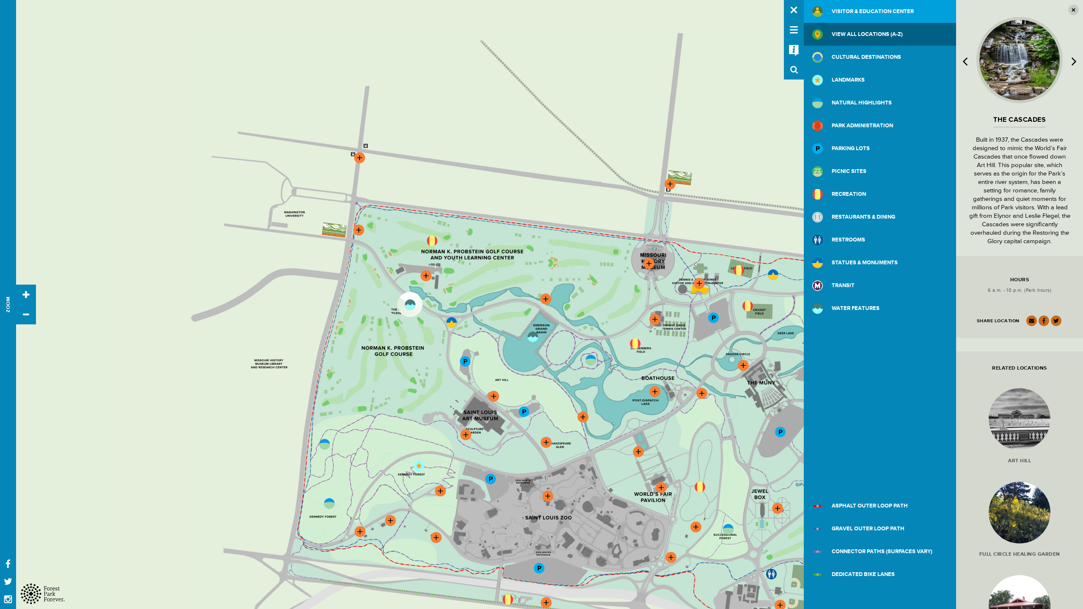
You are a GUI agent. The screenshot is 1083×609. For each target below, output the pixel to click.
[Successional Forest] (728, 529)
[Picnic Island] (590, 360)
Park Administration (862, 125)
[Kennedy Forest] (329, 503)
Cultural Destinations (866, 57)
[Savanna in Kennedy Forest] (324, 444)
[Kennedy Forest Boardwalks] (419, 465)
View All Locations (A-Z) (867, 34)
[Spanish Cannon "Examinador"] (773, 274)
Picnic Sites (849, 171)
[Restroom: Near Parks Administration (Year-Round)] (771, 574)
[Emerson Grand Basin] (532, 336)
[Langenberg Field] (635, 343)
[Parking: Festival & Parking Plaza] (780, 431)
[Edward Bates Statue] (451, 322)
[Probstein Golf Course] (432, 240)
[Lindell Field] (738, 270)
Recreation (849, 194)
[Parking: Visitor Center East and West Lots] (713, 317)
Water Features (856, 308)
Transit (843, 285)
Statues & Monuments (865, 262)
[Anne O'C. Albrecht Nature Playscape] (699, 486)
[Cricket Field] (747, 305)
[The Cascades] (410, 304)
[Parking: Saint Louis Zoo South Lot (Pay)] (539, 568)
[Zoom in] (26, 294)
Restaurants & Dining (863, 217)
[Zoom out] (26, 314)
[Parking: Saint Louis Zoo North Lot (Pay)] (490, 478)
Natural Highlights (862, 102)
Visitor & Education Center (873, 11)
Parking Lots (851, 148)
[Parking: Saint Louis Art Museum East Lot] (523, 411)
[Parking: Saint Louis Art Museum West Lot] (465, 361)
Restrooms (848, 239)
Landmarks (848, 80)
